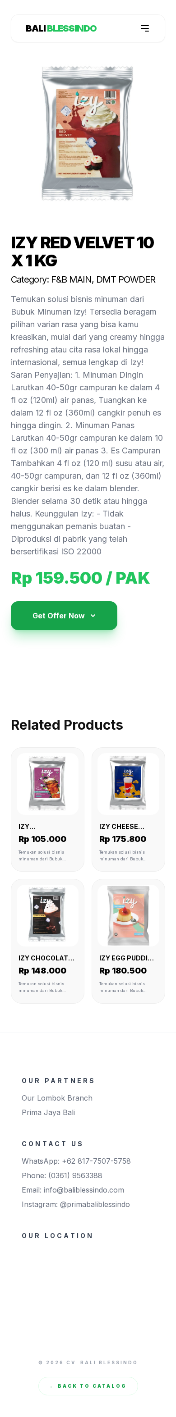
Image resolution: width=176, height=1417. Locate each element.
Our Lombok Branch (57, 1097)
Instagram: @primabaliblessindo (76, 1204)
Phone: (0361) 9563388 (62, 1175)
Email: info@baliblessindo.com (73, 1189)
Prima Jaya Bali (48, 1112)
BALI (61, 28)
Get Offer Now (58, 615)
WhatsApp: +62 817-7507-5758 (76, 1161)
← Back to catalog (88, 1386)
